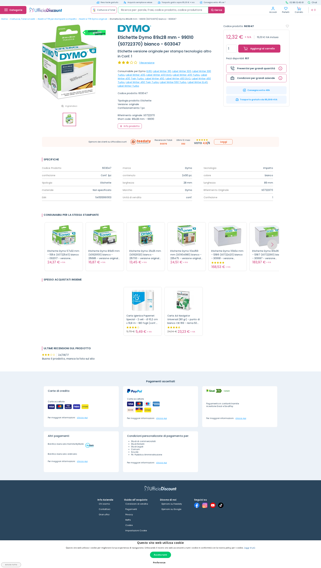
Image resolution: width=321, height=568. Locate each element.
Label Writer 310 (162, 71)
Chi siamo (104, 503)
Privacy (129, 514)
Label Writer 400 (135, 75)
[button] (272, 245)
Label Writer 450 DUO (178, 78)
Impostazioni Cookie (136, 530)
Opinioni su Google (171, 509)
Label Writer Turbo (128, 86)
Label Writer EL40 (198, 82)
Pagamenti (131, 509)
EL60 (149, 71)
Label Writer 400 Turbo (186, 75)
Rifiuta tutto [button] (11, 565)
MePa (128, 519)
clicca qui (82, 417)
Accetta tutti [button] (160, 554)
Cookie (129, 525)
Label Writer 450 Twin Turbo (142, 82)
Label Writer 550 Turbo (173, 82)
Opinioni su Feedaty (171, 503)
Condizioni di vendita (136, 503)
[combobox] (163, 10)
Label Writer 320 (181, 71)
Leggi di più (249, 547)
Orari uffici (104, 514)
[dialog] (160, 554)
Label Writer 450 (154, 78)
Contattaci (104, 509)
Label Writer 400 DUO (159, 75)
